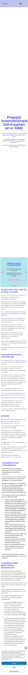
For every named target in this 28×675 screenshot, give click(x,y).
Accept (14, 663)
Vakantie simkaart (14, 360)
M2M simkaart (7, 419)
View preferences (14, 671)
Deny (14, 667)
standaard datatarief (9, 312)
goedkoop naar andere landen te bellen (12, 395)
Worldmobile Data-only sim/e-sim (10, 295)
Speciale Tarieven (12, 318)
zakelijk (14, 303)
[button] (26, 648)
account (15, 401)
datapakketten (5, 299)
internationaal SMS (19, 398)
